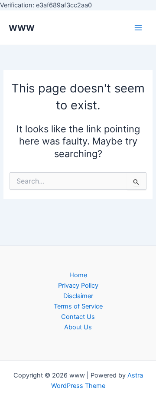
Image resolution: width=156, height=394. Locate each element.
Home (78, 275)
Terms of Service (78, 306)
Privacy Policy (78, 285)
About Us (78, 327)
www (22, 27)
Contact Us (78, 317)
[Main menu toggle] (138, 28)
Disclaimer (78, 296)
